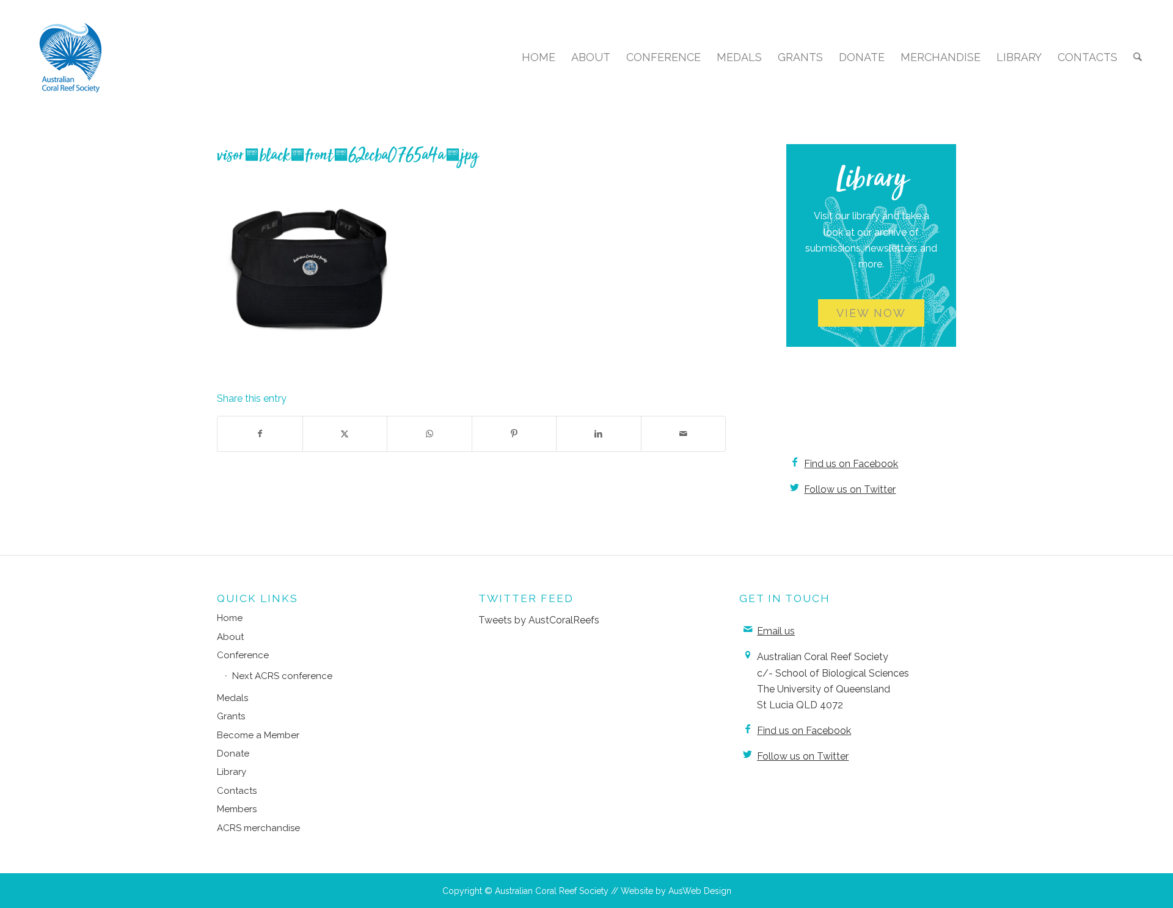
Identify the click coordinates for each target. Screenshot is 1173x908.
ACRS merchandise (258, 828)
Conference (243, 655)
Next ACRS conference (282, 675)
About (230, 636)
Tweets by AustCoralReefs (538, 620)
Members (237, 809)
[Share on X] (345, 433)
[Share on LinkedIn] (599, 433)
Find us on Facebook (851, 464)
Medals (232, 697)
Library (231, 771)
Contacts (237, 790)
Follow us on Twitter (850, 489)
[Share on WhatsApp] (429, 433)
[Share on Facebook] (259, 433)
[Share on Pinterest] (514, 433)
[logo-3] (71, 57)
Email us (776, 631)
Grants (231, 716)
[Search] (1137, 57)
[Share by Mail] (683, 433)
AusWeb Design (699, 891)
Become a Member (258, 735)
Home (230, 617)
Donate (233, 753)
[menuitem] (538, 57)
